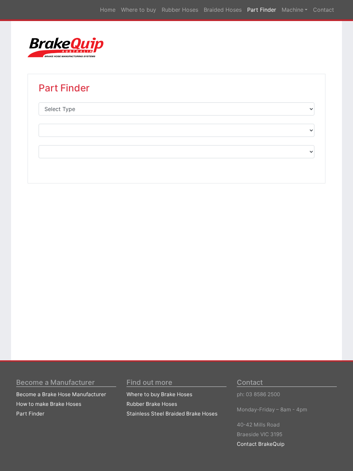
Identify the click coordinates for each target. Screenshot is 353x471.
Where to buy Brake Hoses (159, 394)
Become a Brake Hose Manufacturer (61, 394)
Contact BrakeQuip (260, 444)
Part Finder (30, 413)
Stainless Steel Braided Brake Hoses (172, 413)
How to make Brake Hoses (48, 404)
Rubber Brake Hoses (152, 404)
